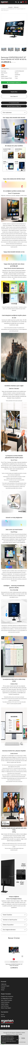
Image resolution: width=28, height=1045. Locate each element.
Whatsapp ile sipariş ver (15, 82)
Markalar (3, 988)
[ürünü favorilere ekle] (22, 956)
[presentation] (2, 29)
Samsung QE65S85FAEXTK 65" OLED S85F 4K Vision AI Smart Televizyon (14, 965)
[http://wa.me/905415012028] (9, 1026)
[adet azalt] (2, 86)
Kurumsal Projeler (5, 986)
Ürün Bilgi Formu (5, 68)
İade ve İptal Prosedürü (6, 1000)
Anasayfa (10, 7)
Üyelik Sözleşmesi (5, 1002)
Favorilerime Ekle (14, 103)
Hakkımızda (3, 984)
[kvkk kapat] (17, 1039)
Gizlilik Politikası (4, 1004)
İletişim (2, 990)
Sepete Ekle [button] (14, 92)
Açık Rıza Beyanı (5, 1006)
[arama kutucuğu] (16, 2)
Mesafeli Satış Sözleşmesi (7, 996)
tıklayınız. (4, 1042)
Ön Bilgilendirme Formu (6, 998)
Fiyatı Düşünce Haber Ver (14, 106)
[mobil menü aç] (26, 2)
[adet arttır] (8, 86)
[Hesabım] (18, 2)
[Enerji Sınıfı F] (3, 65)
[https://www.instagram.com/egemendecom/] (4, 1026)
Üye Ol (2, 1014)
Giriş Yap (3, 1016)
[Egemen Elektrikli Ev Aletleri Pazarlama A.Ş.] (4, 2)
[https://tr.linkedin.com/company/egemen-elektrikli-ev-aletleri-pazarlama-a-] (6, 1026)
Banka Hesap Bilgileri (6, 1008)
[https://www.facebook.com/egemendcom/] (2, 1026)
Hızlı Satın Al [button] (14, 96)
